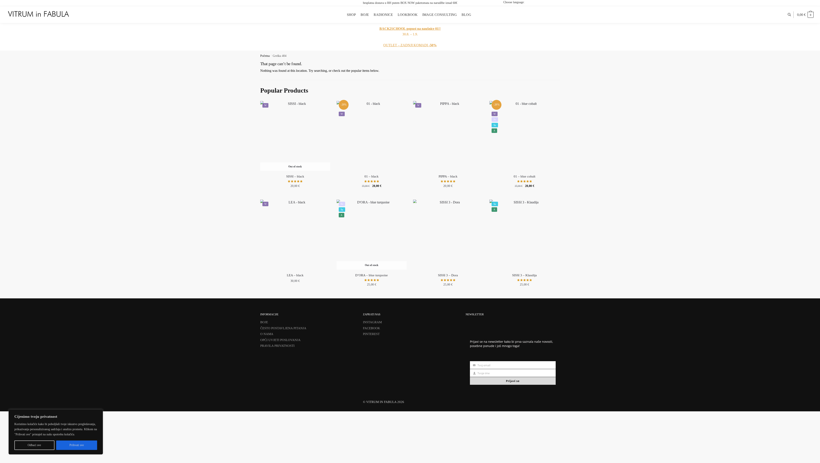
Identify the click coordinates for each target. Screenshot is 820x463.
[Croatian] (540, 2)
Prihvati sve (76, 445)
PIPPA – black (448, 176)
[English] (546, 2)
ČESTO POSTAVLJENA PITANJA (283, 328)
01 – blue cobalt (524, 176)
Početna (265, 55)
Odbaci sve (34, 445)
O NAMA (266, 334)
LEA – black (295, 275)
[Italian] (557, 2)
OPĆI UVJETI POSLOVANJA (280, 340)
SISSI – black (295, 176)
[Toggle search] (791, 15)
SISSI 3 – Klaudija (524, 275)
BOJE (264, 322)
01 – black (371, 176)
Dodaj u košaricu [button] (371, 195)
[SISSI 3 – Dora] (448, 235)
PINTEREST (371, 334)
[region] (56, 431)
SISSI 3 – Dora (448, 275)
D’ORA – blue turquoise (371, 275)
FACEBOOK (371, 328)
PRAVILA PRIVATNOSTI (277, 345)
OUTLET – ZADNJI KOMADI (410, 45)
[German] (551, 2)
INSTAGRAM (372, 322)
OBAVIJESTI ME (295, 195)
